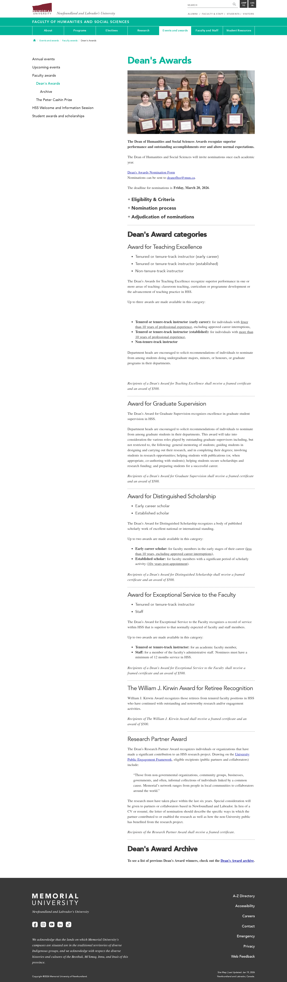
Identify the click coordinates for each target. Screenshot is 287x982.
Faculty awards (70, 40)
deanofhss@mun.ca (181, 177)
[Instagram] (43, 924)
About (48, 30)
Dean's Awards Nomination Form (151, 172)
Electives (112, 30)
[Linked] (60, 924)
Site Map (222, 972)
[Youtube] (51, 924)
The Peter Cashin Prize (54, 100)
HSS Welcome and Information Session (63, 108)
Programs (79, 30)
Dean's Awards (48, 83)
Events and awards (175, 30)
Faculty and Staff (207, 30)
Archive (46, 92)
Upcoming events (46, 67)
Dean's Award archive (237, 860)
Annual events (43, 59)
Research (143, 30)
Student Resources (238, 30)
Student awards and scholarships (58, 116)
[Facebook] (35, 924)
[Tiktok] (68, 924)
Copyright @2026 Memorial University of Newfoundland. (59, 976)
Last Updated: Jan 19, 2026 (241, 972)
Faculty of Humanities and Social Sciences (80, 22)
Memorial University (73, 9)
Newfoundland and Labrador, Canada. (236, 976)
